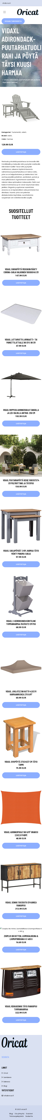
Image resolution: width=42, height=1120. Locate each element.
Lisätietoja (21, 152)
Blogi (5, 1086)
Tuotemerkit (16, 132)
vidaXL (24, 132)
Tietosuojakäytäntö (16, 1116)
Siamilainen (7, 1077)
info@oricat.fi (6, 3)
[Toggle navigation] (4, 12)
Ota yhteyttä (19, 1113)
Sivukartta (29, 1116)
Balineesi (6, 1081)
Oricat (5, 1073)
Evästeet (29, 1113)
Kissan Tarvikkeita (13, 21)
